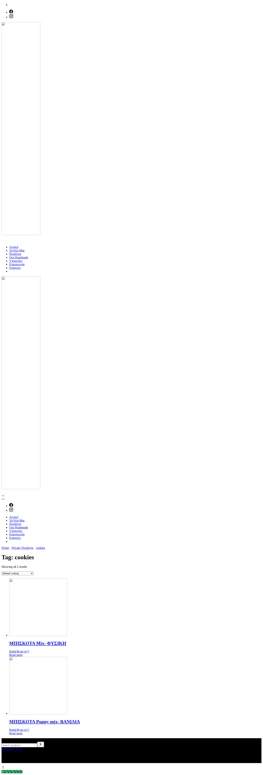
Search (6, 739)
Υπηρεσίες (16, 261)
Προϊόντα (15, 254)
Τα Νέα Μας (17, 250)
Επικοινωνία (16, 264)
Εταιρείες (15, 267)
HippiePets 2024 (12, 749)
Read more (16, 655)
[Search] (40, 744)
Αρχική (13, 247)
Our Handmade (18, 257)
